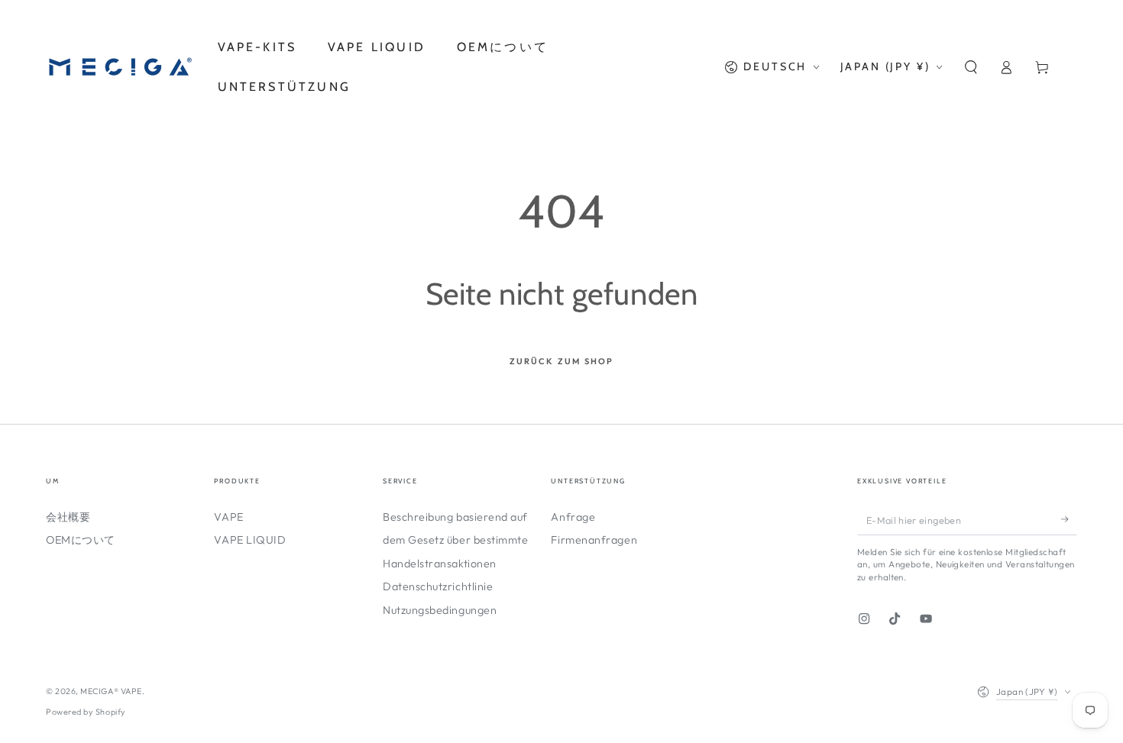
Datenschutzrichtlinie (438, 586)
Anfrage (573, 517)
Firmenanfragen (594, 540)
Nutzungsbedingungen (440, 610)
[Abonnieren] (1069, 520)
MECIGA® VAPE (110, 691)
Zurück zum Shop (562, 361)
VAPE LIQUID (250, 540)
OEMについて (80, 540)
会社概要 (68, 517)
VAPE (228, 517)
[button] (971, 67)
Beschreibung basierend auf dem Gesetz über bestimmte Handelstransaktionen (456, 540)
